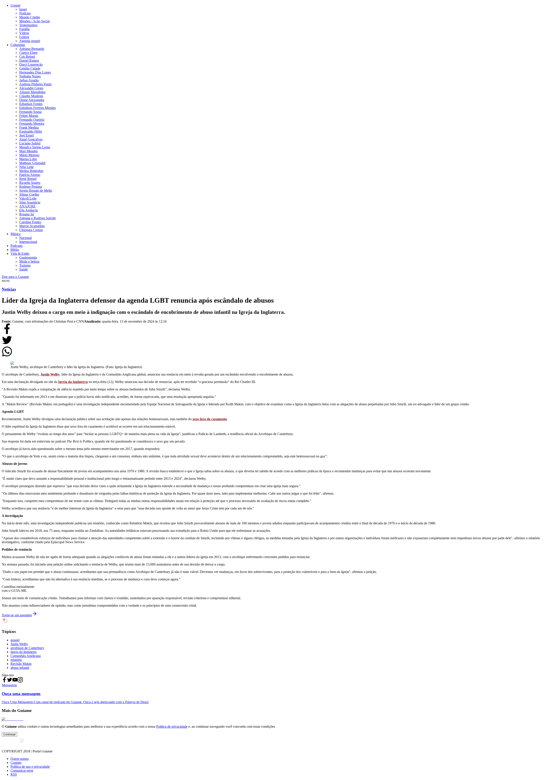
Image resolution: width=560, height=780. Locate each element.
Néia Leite (26, 167)
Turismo (25, 265)
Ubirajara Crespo (31, 230)
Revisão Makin (21, 664)
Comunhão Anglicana (25, 656)
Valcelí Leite (28, 198)
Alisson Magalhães (32, 92)
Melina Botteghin (31, 171)
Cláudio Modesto (31, 96)
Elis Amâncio (28, 210)
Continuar (10, 734)
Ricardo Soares (29, 182)
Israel (23, 9)
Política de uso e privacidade (30, 766)
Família (24, 29)
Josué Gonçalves (30, 139)
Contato (15, 762)
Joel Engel (26, 135)
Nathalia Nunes (30, 76)
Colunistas (17, 45)
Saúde (23, 269)
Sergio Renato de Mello (35, 190)
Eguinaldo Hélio (30, 131)
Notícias (25, 13)
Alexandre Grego (31, 88)
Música (15, 234)
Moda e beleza (29, 261)
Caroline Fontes (30, 222)
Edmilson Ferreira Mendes (37, 108)
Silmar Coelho (29, 194)
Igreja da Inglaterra (73, 382)
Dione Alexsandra (31, 100)
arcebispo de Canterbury (27, 648)
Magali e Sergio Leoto (34, 147)
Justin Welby (50, 374)
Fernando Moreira (31, 123)
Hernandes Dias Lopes (35, 72)
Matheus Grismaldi (32, 163)
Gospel (15, 5)
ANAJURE (27, 206)
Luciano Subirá (29, 143)
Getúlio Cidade (29, 68)
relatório (16, 660)
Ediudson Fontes (30, 104)
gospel (14, 640)
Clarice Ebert (28, 52)
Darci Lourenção (31, 64)
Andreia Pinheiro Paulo (35, 84)
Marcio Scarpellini (32, 226)
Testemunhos (28, 25)
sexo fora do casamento (209, 419)
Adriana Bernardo (31, 49)
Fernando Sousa (30, 112)
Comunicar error (21, 770)
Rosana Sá (26, 214)
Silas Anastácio (29, 202)
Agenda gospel (29, 41)
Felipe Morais (28, 116)
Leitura (24, 37)
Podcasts (16, 246)
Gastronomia (28, 257)
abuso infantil (19, 667)
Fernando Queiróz (31, 119)
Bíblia (14, 249)
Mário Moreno (29, 155)
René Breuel (28, 179)
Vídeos (24, 33)
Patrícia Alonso (29, 175)
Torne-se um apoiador (17, 615)
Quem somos (19, 759)
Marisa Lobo (28, 159)
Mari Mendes (28, 151)
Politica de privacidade (171, 726)
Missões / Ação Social (34, 21)
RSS (13, 774)
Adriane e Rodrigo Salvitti (37, 218)
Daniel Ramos (29, 60)
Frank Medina (29, 127)
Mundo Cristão (29, 17)
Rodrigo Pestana (30, 186)
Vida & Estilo (19, 253)
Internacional (28, 242)
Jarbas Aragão (29, 80)
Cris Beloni (27, 56)
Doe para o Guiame (15, 277)
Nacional (25, 238)
